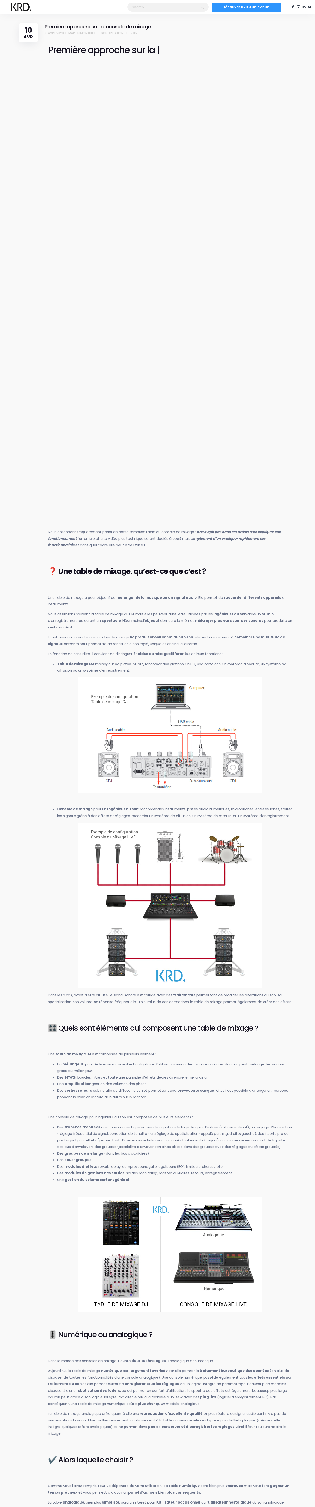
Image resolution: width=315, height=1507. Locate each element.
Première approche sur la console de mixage (98, 26)
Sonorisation (112, 33)
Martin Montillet (81, 33)
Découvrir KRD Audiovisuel (246, 7)
